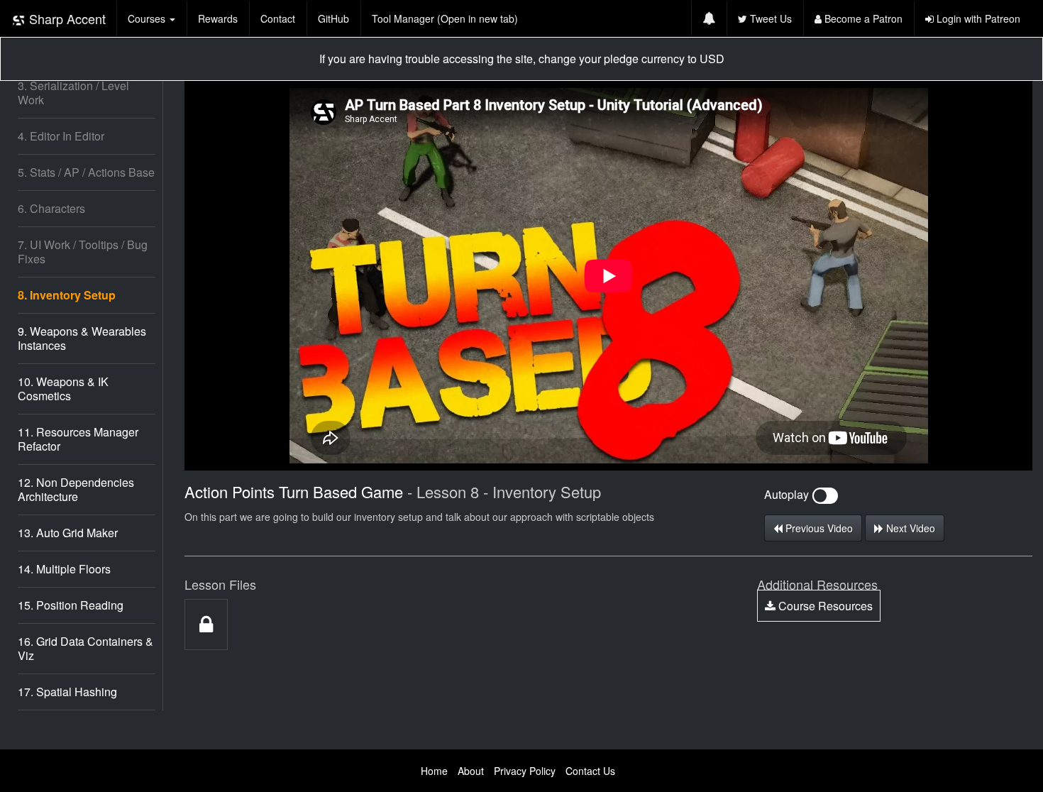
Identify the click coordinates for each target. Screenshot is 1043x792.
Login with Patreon (977, 18)
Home (434, 771)
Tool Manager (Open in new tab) (445, 18)
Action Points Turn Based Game (293, 491)
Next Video (909, 528)
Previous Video (818, 528)
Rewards (218, 18)
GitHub (333, 18)
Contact (277, 18)
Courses (148, 18)
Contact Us (590, 771)
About (471, 771)
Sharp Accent (66, 18)
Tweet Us (769, 18)
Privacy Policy (525, 771)
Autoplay (788, 494)
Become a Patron (862, 18)
